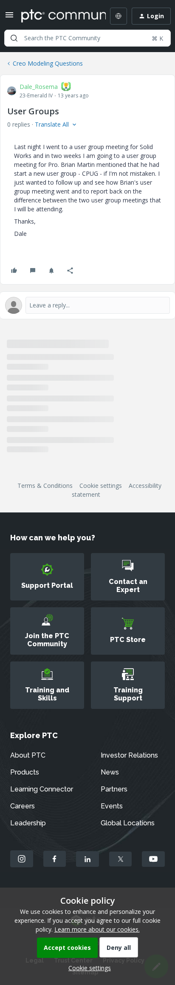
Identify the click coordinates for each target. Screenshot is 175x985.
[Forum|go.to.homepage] (57, 16)
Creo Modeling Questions (48, 63)
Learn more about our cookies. (97, 929)
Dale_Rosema (39, 87)
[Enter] (14, 38)
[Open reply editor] (87, 305)
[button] (9, 18)
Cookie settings (100, 485)
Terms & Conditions (45, 485)
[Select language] (118, 16)
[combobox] (87, 38)
